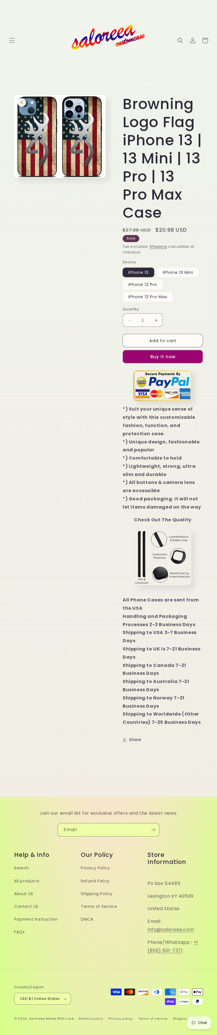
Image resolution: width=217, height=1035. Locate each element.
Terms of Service (99, 906)
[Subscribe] (153, 829)
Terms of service (153, 1018)
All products (26, 881)
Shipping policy (186, 1018)
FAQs (19, 932)
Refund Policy (95, 881)
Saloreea (37, 1018)
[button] (12, 40)
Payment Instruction (36, 919)
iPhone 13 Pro (142, 284)
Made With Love (60, 1018)
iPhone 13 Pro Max (147, 297)
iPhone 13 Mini (178, 272)
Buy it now (162, 357)
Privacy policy (120, 1018)
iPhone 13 (138, 272)
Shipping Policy (96, 894)
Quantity (131, 309)
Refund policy (91, 1018)
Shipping (158, 246)
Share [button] (135, 739)
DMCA (87, 919)
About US (23, 894)
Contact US (26, 906)
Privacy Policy (95, 868)
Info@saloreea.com (170, 929)
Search (21, 868)
